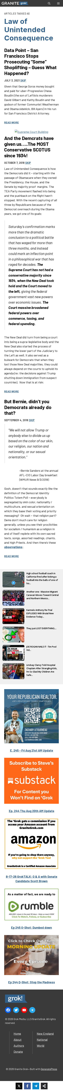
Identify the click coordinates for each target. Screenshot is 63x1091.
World (40, 1045)
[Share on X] (19, 1086)
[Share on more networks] (44, 1086)
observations (13, 547)
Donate (18, 1051)
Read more (11, 122)
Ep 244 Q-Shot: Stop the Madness (31, 982)
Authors (19, 1045)
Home (17, 1033)
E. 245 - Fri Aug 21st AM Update (31, 750)
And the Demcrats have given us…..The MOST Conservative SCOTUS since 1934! (29, 146)
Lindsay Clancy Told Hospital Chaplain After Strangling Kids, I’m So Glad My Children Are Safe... (41, 668)
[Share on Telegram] (35, 1086)
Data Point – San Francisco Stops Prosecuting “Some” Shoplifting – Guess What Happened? (30, 61)
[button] (49, 3)
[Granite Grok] (15, 3)
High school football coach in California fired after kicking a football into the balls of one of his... (42, 577)
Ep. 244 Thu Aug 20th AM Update (31, 811)
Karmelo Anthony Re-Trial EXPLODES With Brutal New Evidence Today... (40, 613)
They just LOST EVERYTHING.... (41, 628)
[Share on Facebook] (27, 1086)
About (18, 1039)
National (42, 1039)
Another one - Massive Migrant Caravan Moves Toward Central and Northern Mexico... (42, 595)
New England (45, 1033)
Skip (23, 80)
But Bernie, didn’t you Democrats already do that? (27, 407)
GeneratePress (49, 1069)
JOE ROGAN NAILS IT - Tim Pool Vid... (41, 648)
